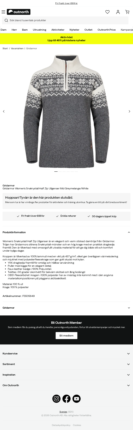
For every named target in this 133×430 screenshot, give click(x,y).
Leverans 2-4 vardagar (66, 6)
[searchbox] (68, 20)
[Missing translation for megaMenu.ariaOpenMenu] (3, 12)
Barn (25, 29)
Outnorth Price (107, 29)
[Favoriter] (107, 12)
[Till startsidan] (18, 12)
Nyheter (74, 29)
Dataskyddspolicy (61, 425)
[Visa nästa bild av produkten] (129, 111)
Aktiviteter (57, 29)
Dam (3, 29)
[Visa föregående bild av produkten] (3, 111)
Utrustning (39, 29)
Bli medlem (66, 335)
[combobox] (65, 20)
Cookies (77, 425)
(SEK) (67, 411)
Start (5, 48)
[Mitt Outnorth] (118, 12)
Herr (14, 29)
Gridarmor (31, 48)
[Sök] (5, 20)
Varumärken (17, 48)
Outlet (88, 29)
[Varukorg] (127, 12)
